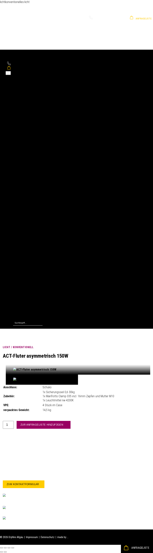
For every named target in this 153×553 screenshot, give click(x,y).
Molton (25, 273)
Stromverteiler (30, 195)
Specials (18, 264)
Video (16, 240)
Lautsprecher (29, 92)
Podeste (26, 125)
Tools (24, 310)
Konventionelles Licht (34, 141)
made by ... (62, 537)
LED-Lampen (28, 162)
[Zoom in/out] (12, 547)
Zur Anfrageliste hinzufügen (42, 424)
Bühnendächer (30, 121)
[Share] (5, 547)
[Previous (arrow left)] (1, 551)
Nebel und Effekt (31, 174)
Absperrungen (30, 297)
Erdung (25, 186)
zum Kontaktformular (23, 484)
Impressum (32, 537)
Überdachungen (30, 314)
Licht (16, 137)
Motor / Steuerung (32, 223)
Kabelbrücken (29, 191)
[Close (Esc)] (1, 547)
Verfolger (27, 154)
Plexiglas (26, 277)
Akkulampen (28, 166)
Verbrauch (27, 318)
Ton (15, 80)
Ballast (25, 215)
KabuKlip (26, 269)
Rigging (18, 207)
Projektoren (28, 252)
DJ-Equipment (29, 84)
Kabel (24, 301)
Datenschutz (47, 537)
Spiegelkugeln (30, 285)
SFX (23, 281)
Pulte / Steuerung (32, 158)
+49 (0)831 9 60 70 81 (105, 18)
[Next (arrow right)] (5, 551)
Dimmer (25, 145)
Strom (17, 182)
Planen (25, 305)
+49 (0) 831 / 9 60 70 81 (27, 508)
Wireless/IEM (29, 104)
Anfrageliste (140, 547)
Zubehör (26, 108)
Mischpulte (28, 100)
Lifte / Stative (29, 219)
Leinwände (27, 248)
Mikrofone (27, 96)
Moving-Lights (30, 170)
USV (23, 199)
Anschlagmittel (30, 211)
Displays (26, 244)
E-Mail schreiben (22, 518)
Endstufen (27, 88)
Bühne (17, 117)
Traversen (27, 232)
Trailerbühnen (29, 129)
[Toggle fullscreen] (8, 547)
